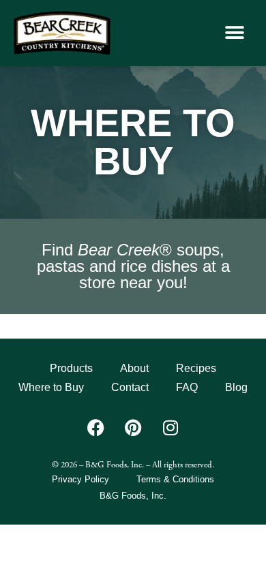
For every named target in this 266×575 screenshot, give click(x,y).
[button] (234, 33)
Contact (130, 387)
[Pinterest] (133, 428)
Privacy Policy (80, 479)
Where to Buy (51, 387)
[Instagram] (170, 428)
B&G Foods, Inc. (133, 496)
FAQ (187, 387)
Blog (236, 387)
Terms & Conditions (175, 479)
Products (71, 368)
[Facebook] (95, 428)
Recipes (196, 368)
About (134, 368)
